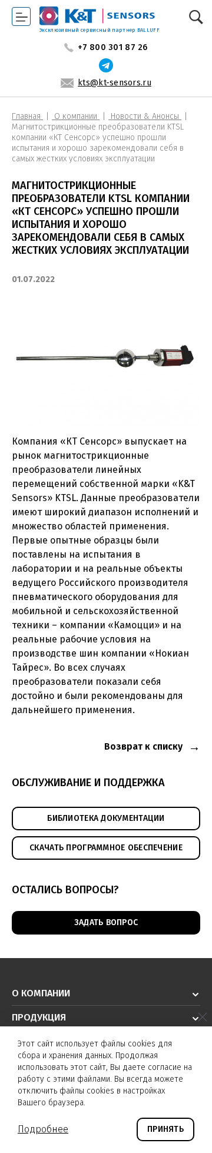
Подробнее (43, 1129)
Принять (165, 1129)
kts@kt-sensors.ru (114, 83)
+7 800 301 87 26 (112, 47)
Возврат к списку (143, 746)
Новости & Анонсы (144, 116)
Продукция (39, 1017)
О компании (76, 116)
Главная (27, 116)
